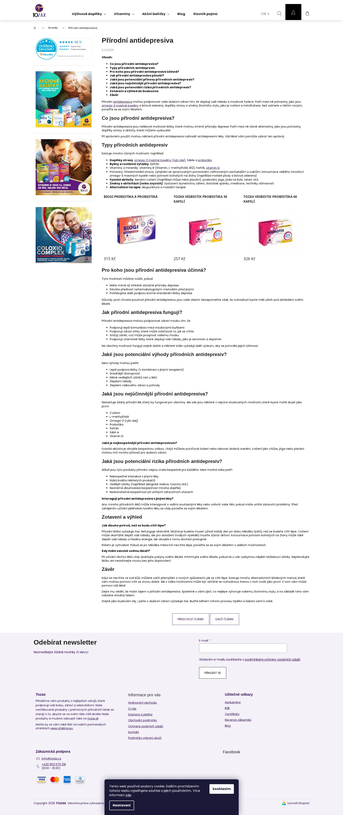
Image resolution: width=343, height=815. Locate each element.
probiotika (205, 160)
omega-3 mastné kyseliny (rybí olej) (160, 160)
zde (128, 795)
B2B (227, 708)
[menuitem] (89, 12)
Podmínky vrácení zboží (144, 738)
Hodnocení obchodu (142, 703)
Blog (228, 726)
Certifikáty (232, 714)
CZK (264, 14)
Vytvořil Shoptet (298, 803)
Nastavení (122, 805)
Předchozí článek (191, 619)
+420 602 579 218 (54, 764)
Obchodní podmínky (142, 720)
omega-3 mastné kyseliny (120, 106)
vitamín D (213, 168)
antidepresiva (122, 102)
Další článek (224, 619)
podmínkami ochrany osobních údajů (272, 659)
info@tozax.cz (51, 759)
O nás (132, 709)
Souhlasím (221, 789)
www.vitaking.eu (61, 728)
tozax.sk (93, 718)
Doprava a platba (140, 714)
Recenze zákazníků (238, 720)
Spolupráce (233, 702)
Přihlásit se (212, 673)
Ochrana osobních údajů (145, 726)
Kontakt (133, 732)
